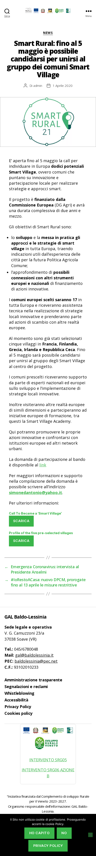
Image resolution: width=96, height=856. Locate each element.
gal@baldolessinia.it (34, 655)
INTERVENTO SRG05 (48, 759)
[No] (90, 835)
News (48, 33)
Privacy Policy (17, 706)
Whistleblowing (19, 693)
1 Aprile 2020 (63, 85)
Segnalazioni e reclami (26, 686)
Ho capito (39, 833)
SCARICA (21, 541)
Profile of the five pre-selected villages (41, 533)
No (64, 833)
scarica (21, 521)
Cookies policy (18, 713)
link (42, 465)
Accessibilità (16, 700)
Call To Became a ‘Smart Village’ (35, 513)
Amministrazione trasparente (33, 679)
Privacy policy (48, 846)
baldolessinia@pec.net (36, 661)
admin (37, 85)
